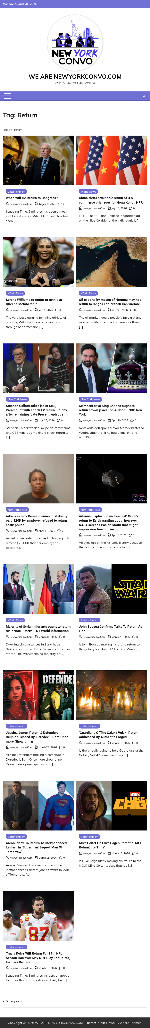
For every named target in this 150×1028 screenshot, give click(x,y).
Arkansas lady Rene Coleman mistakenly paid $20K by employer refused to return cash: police (36, 520)
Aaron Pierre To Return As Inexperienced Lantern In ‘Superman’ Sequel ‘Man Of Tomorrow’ (36, 847)
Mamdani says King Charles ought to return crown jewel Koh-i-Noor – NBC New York (111, 410)
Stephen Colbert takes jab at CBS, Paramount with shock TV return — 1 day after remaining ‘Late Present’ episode (36, 410)
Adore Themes (130, 1023)
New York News (17, 399)
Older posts (13, 1001)
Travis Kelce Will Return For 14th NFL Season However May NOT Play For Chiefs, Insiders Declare (38, 957)
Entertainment (16, 191)
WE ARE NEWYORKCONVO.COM (75, 76)
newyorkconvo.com (21, 204)
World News (88, 191)
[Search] (144, 96)
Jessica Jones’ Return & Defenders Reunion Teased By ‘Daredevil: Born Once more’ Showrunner (37, 737)
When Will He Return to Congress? (32, 198)
